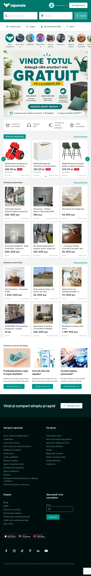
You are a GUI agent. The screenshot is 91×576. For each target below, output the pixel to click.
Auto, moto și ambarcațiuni (16, 435)
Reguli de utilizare (54, 453)
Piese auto (8, 453)
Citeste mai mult (13, 386)
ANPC (6, 506)
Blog (6, 502)
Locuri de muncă (11, 443)
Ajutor (49, 450)
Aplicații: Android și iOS (57, 443)
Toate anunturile (80, 182)
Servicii (7, 475)
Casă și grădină (11, 457)
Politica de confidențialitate (17, 516)
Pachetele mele (53, 435)
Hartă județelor (53, 460)
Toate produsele (80, 137)
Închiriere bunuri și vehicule (16, 484)
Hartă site (50, 464)
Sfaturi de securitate (56, 457)
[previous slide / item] (6, 83)
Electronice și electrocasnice (17, 446)
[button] (74, 113)
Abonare (53, 517)
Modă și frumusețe (12, 450)
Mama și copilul (11, 460)
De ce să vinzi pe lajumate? (59, 439)
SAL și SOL (9, 524)
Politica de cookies (13, 513)
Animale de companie (14, 467)
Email (48, 505)
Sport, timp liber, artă (14, 464)
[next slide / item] (85, 83)
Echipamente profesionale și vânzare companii (21, 479)
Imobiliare (8, 439)
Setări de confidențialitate (16, 520)
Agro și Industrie (11, 471)
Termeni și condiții (12, 509)
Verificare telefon (54, 446)
